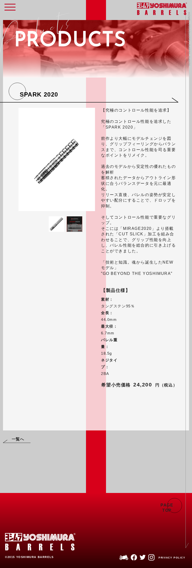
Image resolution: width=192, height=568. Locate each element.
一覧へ (18, 439)
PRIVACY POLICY (171, 557)
